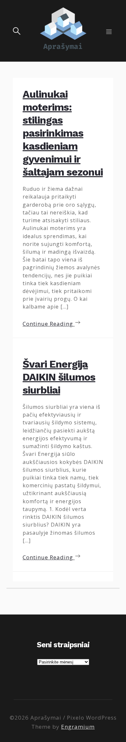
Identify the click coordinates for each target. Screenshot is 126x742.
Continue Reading (49, 323)
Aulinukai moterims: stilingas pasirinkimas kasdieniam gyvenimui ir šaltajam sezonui (63, 133)
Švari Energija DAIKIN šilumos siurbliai (59, 377)
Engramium (78, 726)
